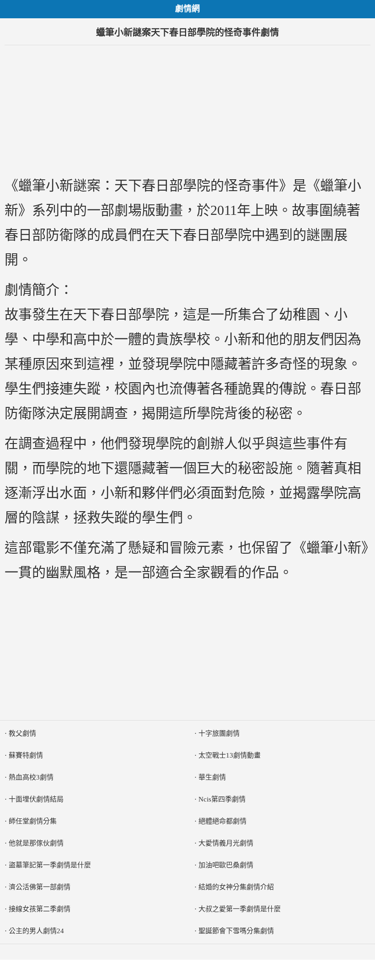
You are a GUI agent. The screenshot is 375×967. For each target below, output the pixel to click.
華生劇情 (212, 777)
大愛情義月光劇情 (225, 843)
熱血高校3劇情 (31, 777)
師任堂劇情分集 (33, 821)
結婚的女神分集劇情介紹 (236, 887)
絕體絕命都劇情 (222, 821)
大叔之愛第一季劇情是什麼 (239, 909)
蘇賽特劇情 (26, 755)
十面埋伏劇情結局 (36, 799)
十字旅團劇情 (219, 733)
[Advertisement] (187, 109)
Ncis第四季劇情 (222, 799)
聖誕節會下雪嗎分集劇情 (236, 931)
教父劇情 (22, 733)
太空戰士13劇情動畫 (229, 755)
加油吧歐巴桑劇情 (225, 865)
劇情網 (187, 8)
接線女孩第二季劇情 (39, 909)
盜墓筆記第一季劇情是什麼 (50, 865)
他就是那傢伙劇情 (36, 843)
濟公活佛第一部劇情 (39, 887)
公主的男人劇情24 (36, 931)
